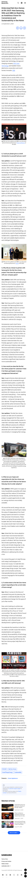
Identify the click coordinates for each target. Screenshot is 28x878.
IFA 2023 (4, 769)
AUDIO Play (17, 28)
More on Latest (13, 832)
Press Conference (21, 143)
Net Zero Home (12, 769)
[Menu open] (25, 2)
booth (17, 263)
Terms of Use (5, 859)
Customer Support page (14, 788)
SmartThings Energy (7, 772)
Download (21, 28)
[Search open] (18, 2)
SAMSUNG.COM (5, 866)
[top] (25, 876)
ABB (13, 70)
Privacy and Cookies (6, 861)
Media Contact (5, 863)
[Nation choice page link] (21, 2)
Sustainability (17, 772)
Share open (24, 28)
